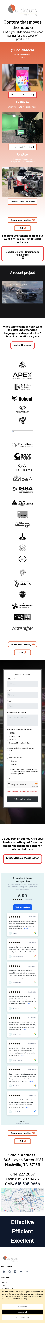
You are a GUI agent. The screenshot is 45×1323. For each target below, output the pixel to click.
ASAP (11, 754)
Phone (9, 701)
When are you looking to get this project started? (20, 749)
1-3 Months (13, 761)
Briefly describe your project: (16, 712)
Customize (22, 1307)
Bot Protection (12, 779)
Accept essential (22, 1317)
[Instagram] (9, 1271)
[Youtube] (21, 1271)
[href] (22, 1200)
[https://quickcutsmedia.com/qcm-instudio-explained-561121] (22, 127)
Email (9, 690)
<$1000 (12, 733)
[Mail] (26, 1271)
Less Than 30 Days (15, 758)
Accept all (22, 1312)
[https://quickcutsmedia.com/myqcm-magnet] (22, 77)
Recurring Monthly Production (19, 743)
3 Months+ (13, 764)
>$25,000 (12, 739)
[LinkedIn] (15, 1271)
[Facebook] (4, 1271)
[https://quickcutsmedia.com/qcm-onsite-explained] (22, 182)
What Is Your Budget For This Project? (19, 729)
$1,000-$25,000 (14, 736)
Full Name (11, 679)
